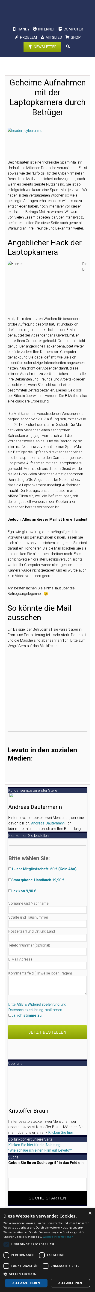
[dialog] (47, 1250)
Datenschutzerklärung (25, 1010)
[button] (47, 1274)
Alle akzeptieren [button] (26, 1283)
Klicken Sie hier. (61, 1132)
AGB (20, 1004)
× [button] (90, 1213)
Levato (47, 10)
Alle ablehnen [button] (70, 1283)
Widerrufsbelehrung (43, 1004)
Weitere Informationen (58, 1237)
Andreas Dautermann (48, 823)
